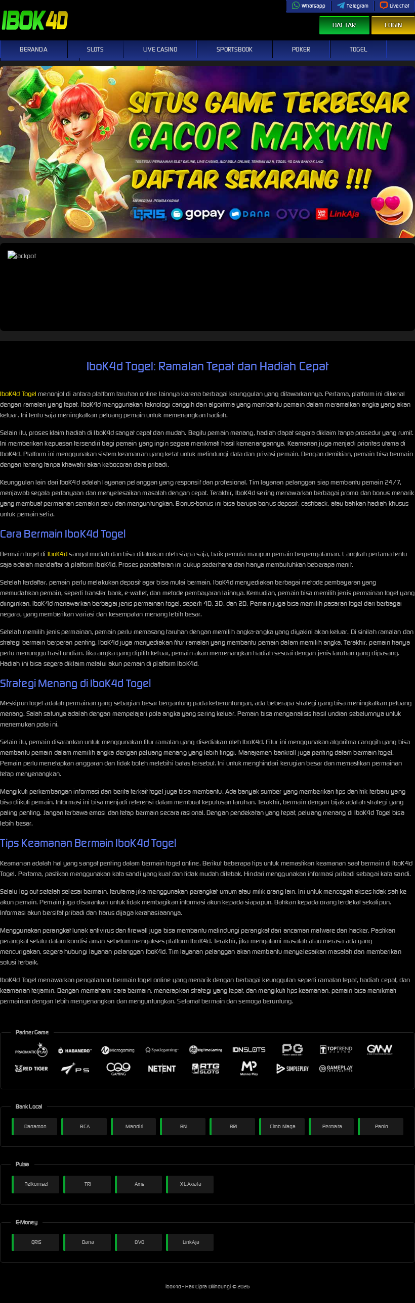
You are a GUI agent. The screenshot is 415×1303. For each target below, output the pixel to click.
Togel (358, 49)
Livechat (399, 6)
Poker (301, 49)
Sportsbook (235, 49)
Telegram (357, 6)
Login (393, 25)
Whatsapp (314, 6)
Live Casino (160, 49)
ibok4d (174, 1286)
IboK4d (58, 554)
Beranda (34, 49)
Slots (95, 49)
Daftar (344, 25)
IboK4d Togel (18, 394)
